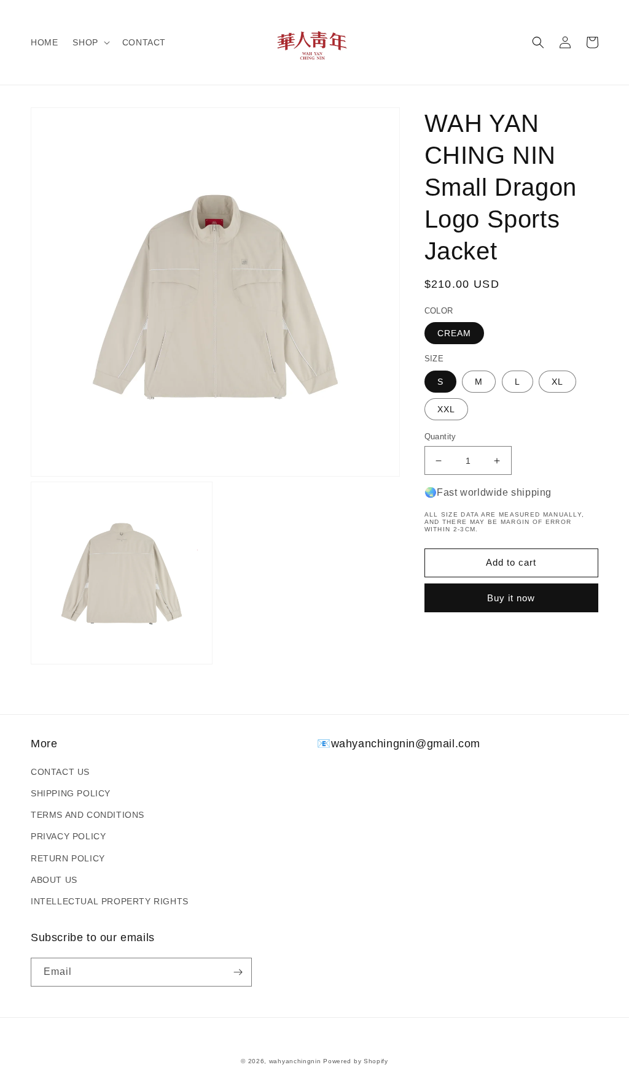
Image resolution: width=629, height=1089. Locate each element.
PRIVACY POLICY (68, 836)
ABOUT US (54, 880)
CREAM (454, 333)
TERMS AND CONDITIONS (87, 815)
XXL (446, 409)
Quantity (440, 436)
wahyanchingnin (295, 1061)
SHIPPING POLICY (71, 793)
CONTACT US (60, 772)
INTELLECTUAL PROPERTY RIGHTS (110, 901)
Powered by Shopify (355, 1061)
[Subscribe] (237, 972)
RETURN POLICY (68, 858)
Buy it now (511, 598)
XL (557, 382)
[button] (89, 42)
